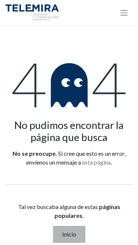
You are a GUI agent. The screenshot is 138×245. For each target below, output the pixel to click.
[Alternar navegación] (124, 12)
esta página (96, 162)
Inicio (69, 234)
